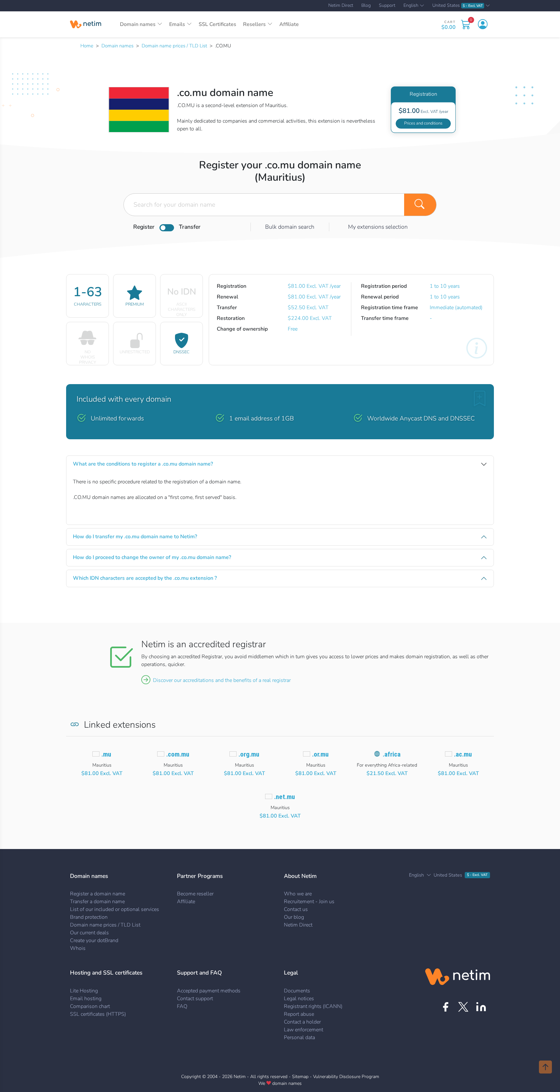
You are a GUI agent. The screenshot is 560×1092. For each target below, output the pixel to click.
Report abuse (299, 1014)
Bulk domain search (289, 227)
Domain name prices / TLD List (174, 45)
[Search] (420, 204)
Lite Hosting (84, 990)
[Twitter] (463, 1007)
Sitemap (300, 1077)
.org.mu (249, 754)
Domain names (117, 45)
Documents (297, 990)
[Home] (85, 24)
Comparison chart (90, 1006)
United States (457, 5)
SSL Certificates (217, 24)
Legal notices (299, 998)
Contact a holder (302, 1021)
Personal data (299, 1037)
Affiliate (289, 24)
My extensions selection (378, 227)
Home (86, 45)
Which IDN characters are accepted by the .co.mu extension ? (145, 578)
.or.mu (320, 754)
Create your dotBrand (94, 940)
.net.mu (284, 797)
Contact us (296, 909)
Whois (78, 948)
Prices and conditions (423, 123)
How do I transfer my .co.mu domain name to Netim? (135, 536)
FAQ (182, 1006)
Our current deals (89, 932)
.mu (106, 754)
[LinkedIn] (481, 1007)
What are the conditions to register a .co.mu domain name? (143, 463)
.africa (392, 754)
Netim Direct (340, 5)
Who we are (298, 893)
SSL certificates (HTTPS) (98, 1014)
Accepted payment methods (208, 990)
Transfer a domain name (97, 901)
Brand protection (89, 917)
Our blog (294, 917)
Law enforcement (303, 1029)
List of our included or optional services (114, 909)
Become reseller (195, 893)
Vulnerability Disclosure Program (346, 1077)
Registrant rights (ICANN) (313, 1006)
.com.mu (177, 754)
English (410, 5)
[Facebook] (445, 1007)
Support (387, 5)
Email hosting (85, 998)
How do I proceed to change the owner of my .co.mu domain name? (152, 557)
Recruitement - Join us (309, 901)
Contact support (195, 998)
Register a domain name (97, 893)
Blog (366, 5)
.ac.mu (463, 754)
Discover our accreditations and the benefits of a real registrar (222, 680)
